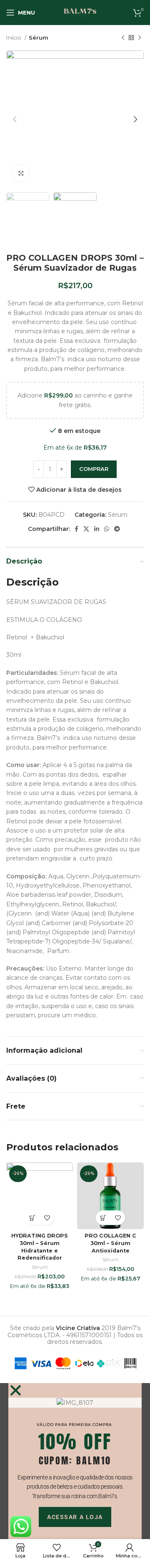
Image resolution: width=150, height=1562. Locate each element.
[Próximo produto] (139, 38)
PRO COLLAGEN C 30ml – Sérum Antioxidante (110, 1242)
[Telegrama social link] (117, 528)
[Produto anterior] (123, 38)
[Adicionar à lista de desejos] (47, 1217)
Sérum (38, 37)
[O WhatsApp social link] (107, 528)
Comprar (93, 468)
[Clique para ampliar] (20, 173)
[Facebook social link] (76, 528)
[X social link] (86, 528)
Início (14, 37)
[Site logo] (80, 12)
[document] (75, 1461)
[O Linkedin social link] (97, 528)
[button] (32, 1217)
